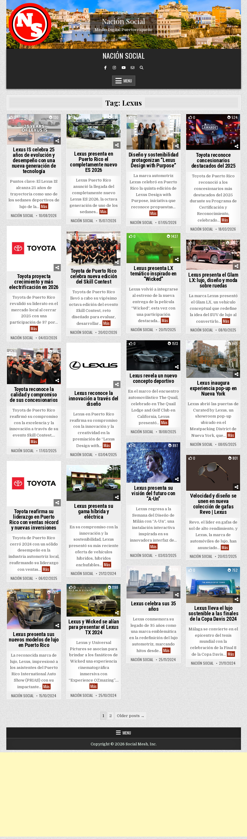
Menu (128, 81)
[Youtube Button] (123, 68)
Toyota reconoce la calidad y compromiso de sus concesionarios (34, 394)
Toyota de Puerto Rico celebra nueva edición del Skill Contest (93, 276)
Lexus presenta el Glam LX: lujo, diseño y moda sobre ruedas (213, 280)
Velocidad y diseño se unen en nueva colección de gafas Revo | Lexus (213, 504)
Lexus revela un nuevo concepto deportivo (153, 378)
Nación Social (123, 21)
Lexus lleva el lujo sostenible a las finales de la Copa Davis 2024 (213, 613)
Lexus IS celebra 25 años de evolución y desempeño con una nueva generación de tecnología (34, 160)
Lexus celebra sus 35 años (153, 606)
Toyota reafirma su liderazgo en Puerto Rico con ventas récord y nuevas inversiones (33, 519)
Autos (33, 124)
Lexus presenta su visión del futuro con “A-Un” (153, 493)
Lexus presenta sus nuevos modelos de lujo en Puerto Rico (33, 639)
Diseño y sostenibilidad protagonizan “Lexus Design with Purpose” (153, 160)
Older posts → (131, 715)
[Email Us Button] (132, 68)
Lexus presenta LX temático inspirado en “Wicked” (153, 273)
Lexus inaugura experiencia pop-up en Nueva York (213, 388)
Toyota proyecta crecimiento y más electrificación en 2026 (33, 281)
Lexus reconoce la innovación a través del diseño (93, 398)
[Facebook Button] (105, 68)
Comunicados (221, 350)
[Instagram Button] (114, 68)
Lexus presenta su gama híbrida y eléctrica (93, 511)
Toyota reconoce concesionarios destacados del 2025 (213, 160)
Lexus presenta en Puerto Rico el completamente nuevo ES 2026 (93, 162)
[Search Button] (141, 68)
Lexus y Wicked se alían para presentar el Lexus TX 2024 (93, 626)
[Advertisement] (123, 794)
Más (44, 206)
